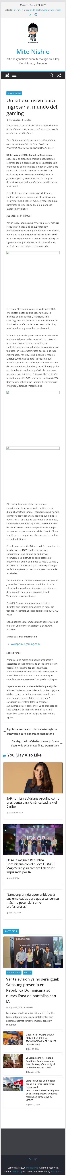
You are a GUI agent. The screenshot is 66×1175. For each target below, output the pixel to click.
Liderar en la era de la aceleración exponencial (36, 9)
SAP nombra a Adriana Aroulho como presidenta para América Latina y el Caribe (32, 802)
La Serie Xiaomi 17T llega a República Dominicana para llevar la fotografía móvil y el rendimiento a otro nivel (40, 1062)
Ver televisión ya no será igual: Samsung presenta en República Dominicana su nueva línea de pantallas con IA (32, 990)
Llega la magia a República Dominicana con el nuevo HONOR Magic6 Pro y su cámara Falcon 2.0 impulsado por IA (30, 866)
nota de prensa (14, 93)
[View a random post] (59, 75)
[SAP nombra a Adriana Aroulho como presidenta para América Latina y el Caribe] (32, 764)
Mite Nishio (33, 51)
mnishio (27, 120)
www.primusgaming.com (25, 644)
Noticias (27, 972)
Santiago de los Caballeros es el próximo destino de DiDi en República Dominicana (35, 743)
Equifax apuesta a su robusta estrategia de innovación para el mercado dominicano (32, 731)
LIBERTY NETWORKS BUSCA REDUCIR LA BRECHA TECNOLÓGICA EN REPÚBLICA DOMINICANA (41, 1039)
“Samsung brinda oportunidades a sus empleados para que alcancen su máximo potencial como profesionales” (32, 900)
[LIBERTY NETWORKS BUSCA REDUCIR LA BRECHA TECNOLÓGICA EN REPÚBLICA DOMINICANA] (13, 1041)
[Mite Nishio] (7, 75)
